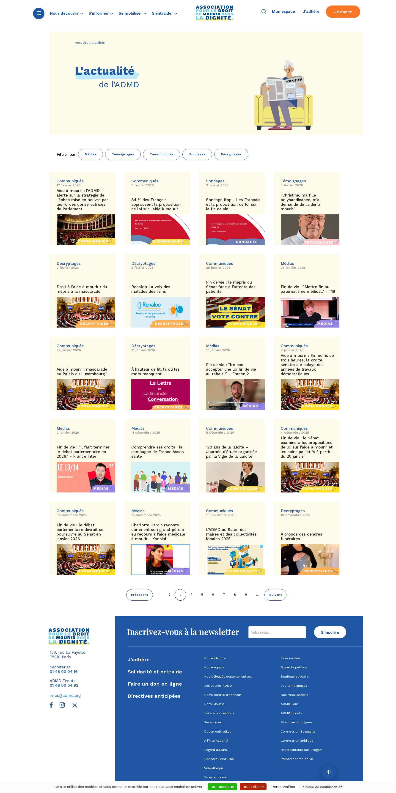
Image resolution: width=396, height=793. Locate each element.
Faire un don (290, 658)
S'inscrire (330, 632)
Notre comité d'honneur (222, 695)
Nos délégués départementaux (228, 676)
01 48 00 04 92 (64, 685)
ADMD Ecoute (291, 713)
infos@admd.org (65, 695)
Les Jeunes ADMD (218, 685)
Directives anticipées (154, 696)
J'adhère (139, 659)
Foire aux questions (219, 713)
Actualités (97, 42)
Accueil (80, 42)
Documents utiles (217, 731)
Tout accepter (222, 787)
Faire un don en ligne (155, 684)
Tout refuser (253, 787)
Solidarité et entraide (155, 672)
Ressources (213, 722)
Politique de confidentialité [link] (321, 787)
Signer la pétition (294, 667)
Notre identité (215, 658)
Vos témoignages (294, 685)
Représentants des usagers (301, 750)
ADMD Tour (289, 704)
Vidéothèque (214, 768)
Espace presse (215, 777)
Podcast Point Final (219, 759)
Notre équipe (214, 667)
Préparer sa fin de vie (297, 759)
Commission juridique (297, 740)
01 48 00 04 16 (64, 671)
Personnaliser (284, 787)
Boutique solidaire (295, 676)
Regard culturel (216, 750)
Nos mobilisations (294, 695)
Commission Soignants (298, 731)
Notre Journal (215, 704)
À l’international (216, 740)
